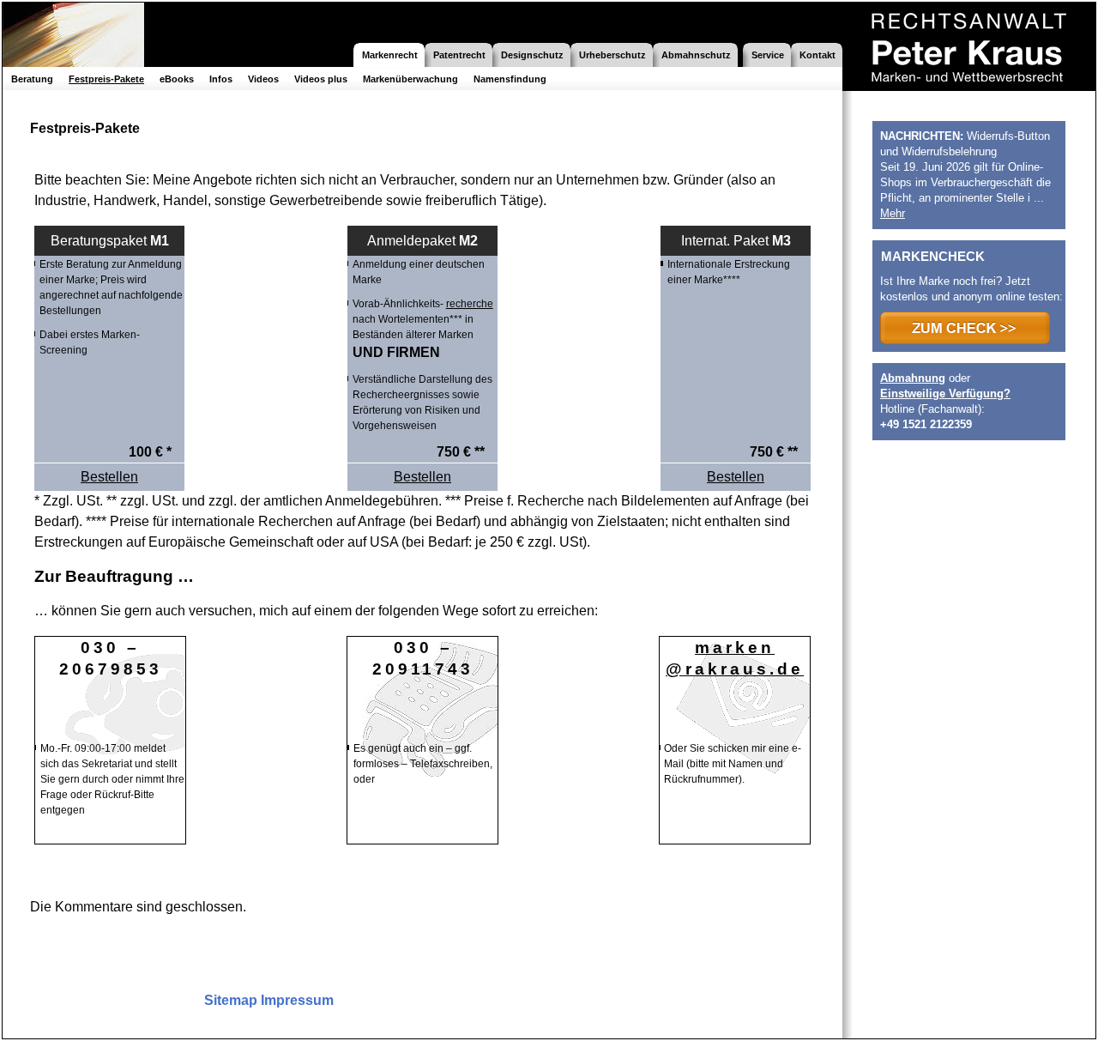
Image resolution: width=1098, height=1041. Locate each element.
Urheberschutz (612, 55)
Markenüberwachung (410, 79)
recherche (469, 304)
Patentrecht (459, 55)
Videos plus (320, 79)
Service (767, 55)
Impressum (297, 1000)
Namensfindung (510, 79)
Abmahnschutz (696, 55)
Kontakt (817, 55)
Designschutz (532, 55)
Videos (263, 79)
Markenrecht (390, 55)
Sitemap (230, 1000)
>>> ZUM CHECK (965, 328)
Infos (220, 79)
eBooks (177, 79)
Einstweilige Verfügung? (945, 393)
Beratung (32, 79)
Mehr (892, 213)
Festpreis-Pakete (106, 79)
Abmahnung (912, 378)
